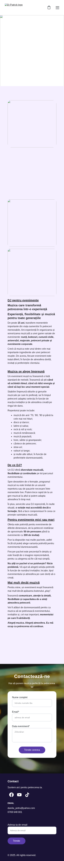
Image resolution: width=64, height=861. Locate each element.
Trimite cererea (32, 750)
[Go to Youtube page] (19, 794)
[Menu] (57, 7)
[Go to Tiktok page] (27, 794)
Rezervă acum (32, 56)
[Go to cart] (49, 7)
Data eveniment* (21, 726)
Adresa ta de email (17, 825)
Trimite (16, 841)
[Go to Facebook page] (11, 794)
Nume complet (19, 697)
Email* (15, 712)
